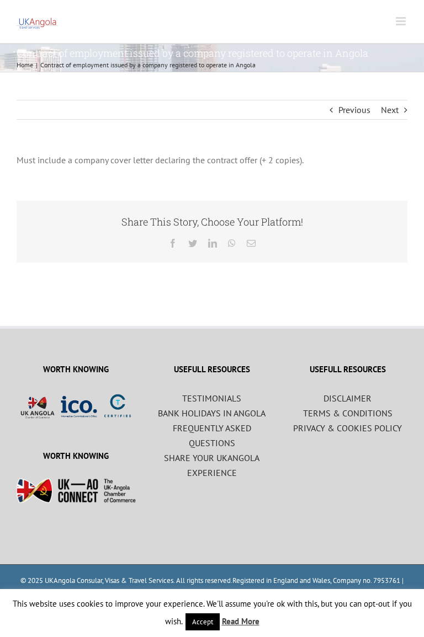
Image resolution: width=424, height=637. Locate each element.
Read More (240, 621)
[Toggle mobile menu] (401, 21)
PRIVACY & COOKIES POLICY (347, 427)
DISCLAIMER (348, 398)
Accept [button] (202, 622)
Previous (354, 109)
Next (390, 109)
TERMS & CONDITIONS (348, 413)
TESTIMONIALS (211, 398)
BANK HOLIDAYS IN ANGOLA (212, 413)
